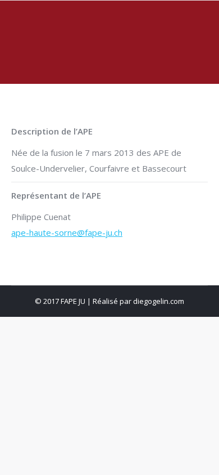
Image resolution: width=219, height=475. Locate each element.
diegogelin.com (158, 301)
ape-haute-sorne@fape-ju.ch (66, 232)
